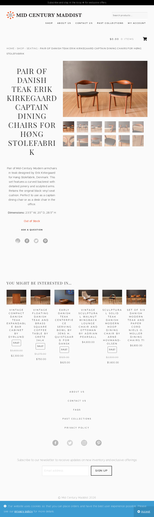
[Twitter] (36, 240)
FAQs (77, 410)
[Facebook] (27, 240)
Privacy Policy (77, 428)
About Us (64, 23)
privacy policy (23, 511)
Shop (49, 23)
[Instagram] (17, 240)
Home (10, 48)
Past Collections (110, 23)
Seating (32, 48)
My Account (137, 23)
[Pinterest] (45, 240)
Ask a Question (32, 230)
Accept (145, 511)
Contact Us (84, 23)
